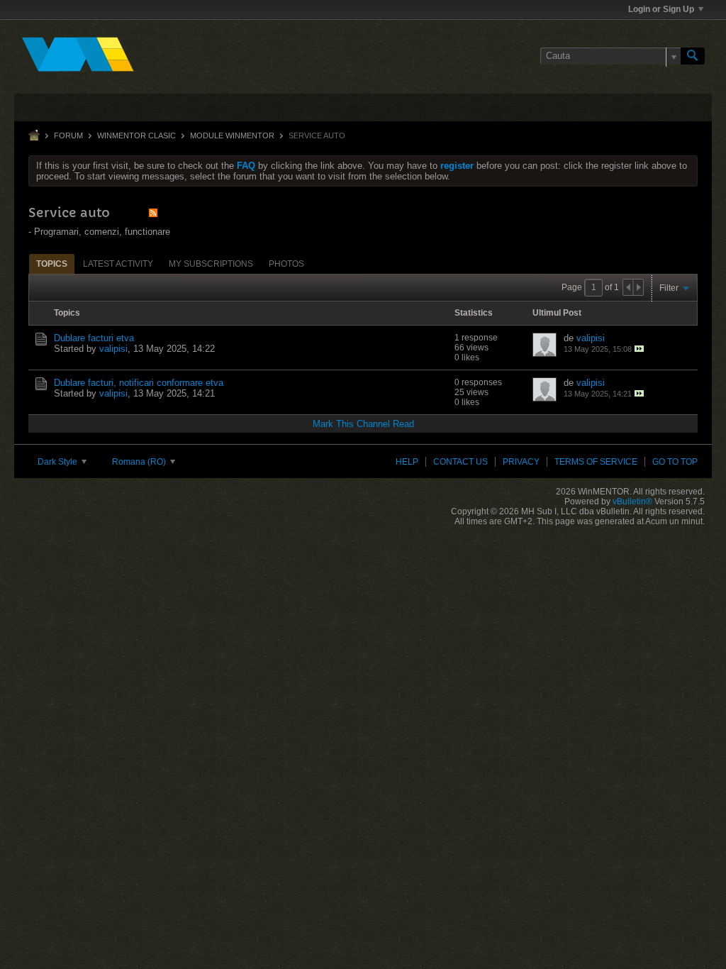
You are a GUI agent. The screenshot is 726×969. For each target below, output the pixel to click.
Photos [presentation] (286, 264)
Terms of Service (595, 462)
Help (407, 462)
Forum (68, 135)
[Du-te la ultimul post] (639, 348)
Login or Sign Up (661, 9)
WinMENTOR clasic (136, 135)
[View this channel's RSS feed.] (153, 212)
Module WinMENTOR (232, 135)
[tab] (51, 263)
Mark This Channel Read (363, 424)
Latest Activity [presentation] (118, 264)
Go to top (675, 462)
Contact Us (460, 462)
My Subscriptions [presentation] (211, 264)
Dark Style (58, 462)
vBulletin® (632, 501)
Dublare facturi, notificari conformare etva (138, 382)
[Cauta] (693, 56)
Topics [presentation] (51, 264)
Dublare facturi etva (94, 338)
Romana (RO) (140, 462)
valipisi (113, 348)
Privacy (521, 462)
